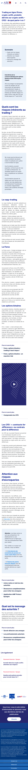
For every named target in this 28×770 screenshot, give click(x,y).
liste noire (7, 519)
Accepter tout (14, 761)
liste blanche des (13, 551)
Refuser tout (14, 764)
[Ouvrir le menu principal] (2, 3)
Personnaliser (14, 768)
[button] (25, 3)
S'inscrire (14, 719)
